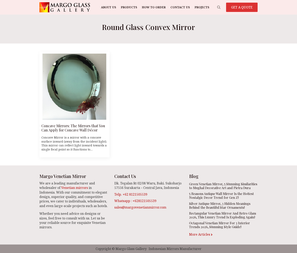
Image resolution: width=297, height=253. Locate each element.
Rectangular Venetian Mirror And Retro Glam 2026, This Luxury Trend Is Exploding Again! (222, 215)
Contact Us (180, 7)
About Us (108, 7)
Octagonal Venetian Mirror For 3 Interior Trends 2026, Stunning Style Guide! (219, 225)
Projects (202, 7)
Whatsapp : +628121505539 (135, 201)
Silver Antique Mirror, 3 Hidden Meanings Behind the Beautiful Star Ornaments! (219, 205)
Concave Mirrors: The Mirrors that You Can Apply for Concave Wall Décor (73, 128)
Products (129, 7)
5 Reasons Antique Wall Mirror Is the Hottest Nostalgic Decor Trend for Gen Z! (221, 195)
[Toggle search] (219, 7)
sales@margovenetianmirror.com (140, 207)
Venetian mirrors (74, 187)
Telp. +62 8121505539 (130, 194)
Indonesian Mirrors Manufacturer (175, 249)
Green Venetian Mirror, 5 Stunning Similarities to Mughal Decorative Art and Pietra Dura (223, 186)
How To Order (154, 7)
